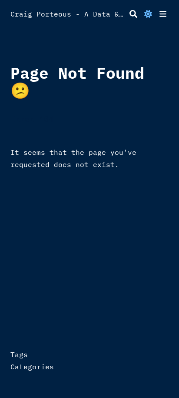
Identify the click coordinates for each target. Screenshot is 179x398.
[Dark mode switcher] (148, 14)
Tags (19, 354)
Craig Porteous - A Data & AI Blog (68, 14)
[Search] (133, 14)
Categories (32, 366)
